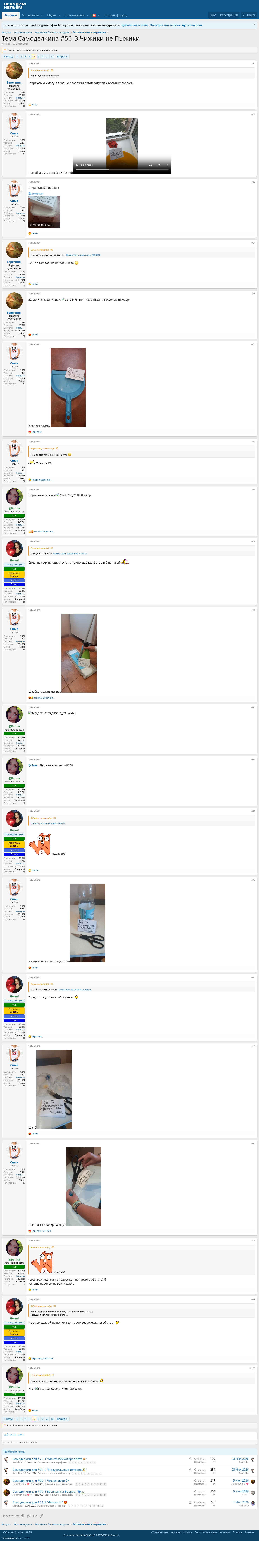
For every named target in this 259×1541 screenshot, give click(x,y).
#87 (253, 441)
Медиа (51, 15)
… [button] (47, 56)
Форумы (10, 15)
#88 (253, 489)
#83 (253, 181)
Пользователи (74, 15)
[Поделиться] (249, 64)
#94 (253, 880)
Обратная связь (159, 1532)
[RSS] (256, 1532)
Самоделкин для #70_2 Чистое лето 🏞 (41, 1481)
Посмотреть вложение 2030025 (48, 823)
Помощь (238, 1532)
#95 (253, 977)
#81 (253, 63)
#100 (252, 1368)
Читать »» (20, 97)
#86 (253, 344)
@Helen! (33, 765)
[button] (42, 15)
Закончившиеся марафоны (52, 1462)
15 (102, 1505)
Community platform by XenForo (91, 1535)
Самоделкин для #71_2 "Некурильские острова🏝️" (50, 1470)
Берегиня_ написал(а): (43, 448)
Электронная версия (165, 25)
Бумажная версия (134, 25)
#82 (253, 114)
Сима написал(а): (40, 249)
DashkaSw (243, 1505)
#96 (253, 1046)
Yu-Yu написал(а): (40, 70)
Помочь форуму (115, 15)
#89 (253, 541)
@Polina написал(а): (41, 818)
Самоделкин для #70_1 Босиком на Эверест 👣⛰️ (49, 1491)
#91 (253, 707)
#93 (253, 811)
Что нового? (30, 15)
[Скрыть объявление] (253, 25)
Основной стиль (14, 1532)
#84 (253, 242)
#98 (253, 1240)
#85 (253, 293)
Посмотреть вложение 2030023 (74, 989)
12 (52, 56)
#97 (253, 1143)
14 (98, 1505)
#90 (253, 610)
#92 (253, 759)
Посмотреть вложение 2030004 (70, 553)
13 (100, 1473)
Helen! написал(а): (40, 1247)
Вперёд (61, 56)
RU (30, 1532)
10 (94, 1462)
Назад (9, 56)
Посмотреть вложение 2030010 (83, 255)
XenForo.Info (23, 1538)
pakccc (245, 1494)
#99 (253, 1299)
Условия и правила (181, 1532)
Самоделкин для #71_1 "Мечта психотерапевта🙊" (50, 1459)
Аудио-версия (192, 25)
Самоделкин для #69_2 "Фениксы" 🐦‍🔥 (40, 1502)
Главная (249, 1532)
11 (92, 1473)
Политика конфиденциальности (212, 1532)
